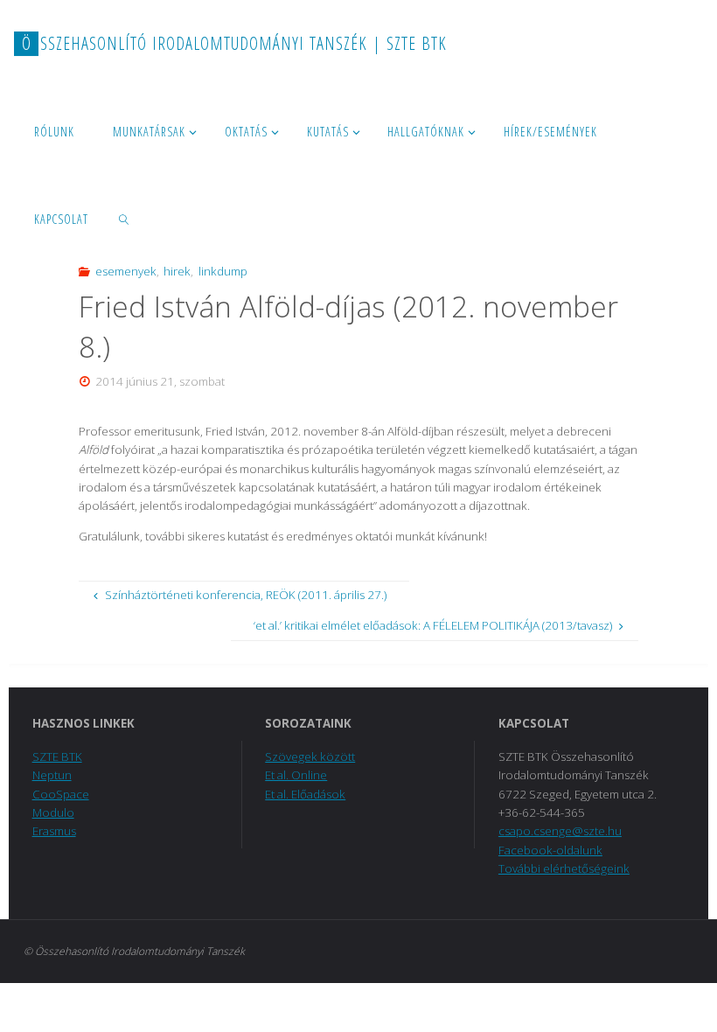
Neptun (52, 775)
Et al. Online (296, 775)
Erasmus (54, 831)
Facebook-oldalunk (550, 850)
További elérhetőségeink (564, 868)
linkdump (222, 271)
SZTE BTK (57, 756)
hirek (177, 271)
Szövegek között (310, 756)
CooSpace (60, 794)
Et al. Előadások (305, 794)
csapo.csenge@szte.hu (560, 831)
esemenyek (126, 271)
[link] (124, 218)
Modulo (53, 812)
